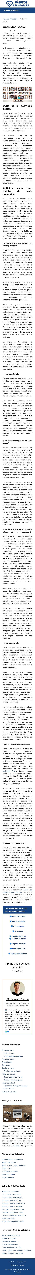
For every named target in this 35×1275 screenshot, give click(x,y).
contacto (16, 1146)
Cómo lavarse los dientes (13, 1077)
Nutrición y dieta (8, 1174)
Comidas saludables (10, 1171)
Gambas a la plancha (10, 1241)
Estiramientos (9, 1053)
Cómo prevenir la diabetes (12, 1206)
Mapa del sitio (22, 1262)
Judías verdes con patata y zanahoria (16, 1250)
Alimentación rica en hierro (12, 1160)
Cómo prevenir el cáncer (11, 1200)
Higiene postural (8, 1083)
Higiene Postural (19, 944)
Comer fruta (6, 1168)
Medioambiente (18, 949)
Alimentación (18, 926)
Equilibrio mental (8, 1068)
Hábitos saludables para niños (14, 1215)
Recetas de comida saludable (13, 1165)
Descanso (19, 931)
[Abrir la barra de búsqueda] (32, 10)
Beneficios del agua (9, 1162)
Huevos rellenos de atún (11, 1247)
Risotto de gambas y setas (12, 1253)
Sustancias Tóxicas (19, 954)
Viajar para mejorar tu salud (13, 1221)
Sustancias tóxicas (9, 1092)
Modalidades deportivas (13, 1056)
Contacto (11, 1262)
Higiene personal (8, 1074)
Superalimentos (8, 1177)
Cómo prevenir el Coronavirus (13, 1203)
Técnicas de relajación (12, 1071)
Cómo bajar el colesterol (11, 1195)
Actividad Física (18, 916)
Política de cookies (17, 1265)
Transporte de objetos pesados (16, 1086)
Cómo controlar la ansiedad (13, 1197)
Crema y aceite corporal (13, 1080)
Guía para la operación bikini (13, 1209)
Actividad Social (18, 921)
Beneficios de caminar (10, 1191)
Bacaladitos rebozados (11, 1235)
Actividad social (8, 1059)
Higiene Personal (19, 939)
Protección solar (8, 1218)
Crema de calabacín (10, 1244)
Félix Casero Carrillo (17, 999)
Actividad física (8, 1050)
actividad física (9, 771)
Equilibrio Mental (19, 936)
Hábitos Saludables (10, 19)
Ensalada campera (9, 1238)
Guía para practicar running (12, 1212)
